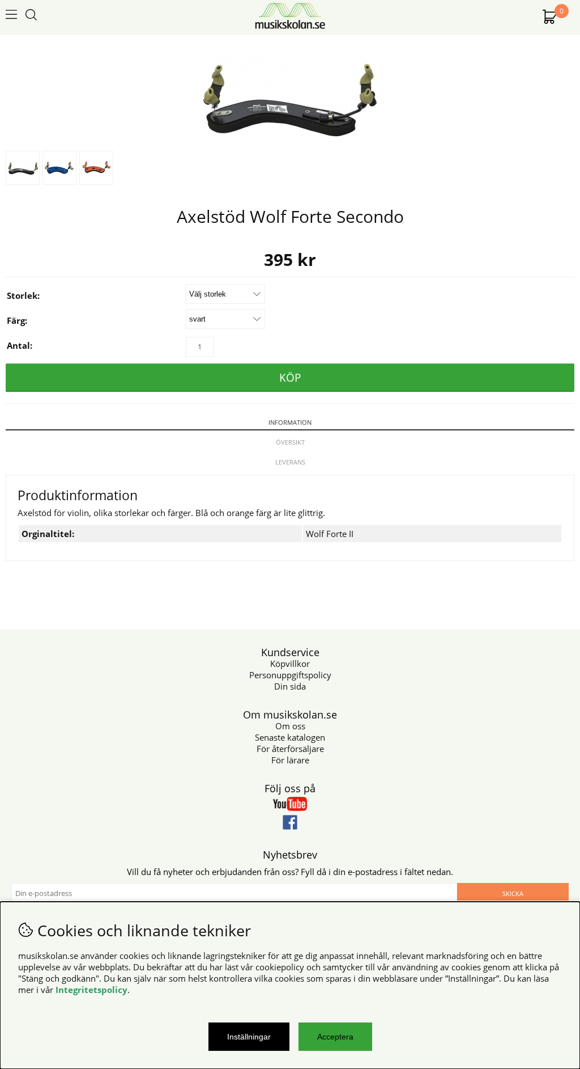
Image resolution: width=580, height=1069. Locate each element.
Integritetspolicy (91, 989)
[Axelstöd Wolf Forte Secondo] (290, 139)
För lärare (290, 760)
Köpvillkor (290, 663)
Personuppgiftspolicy (290, 675)
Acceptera (335, 1036)
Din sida (290, 686)
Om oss (290, 726)
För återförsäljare (290, 748)
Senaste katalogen (290, 737)
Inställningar (249, 1036)
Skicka (512, 893)
